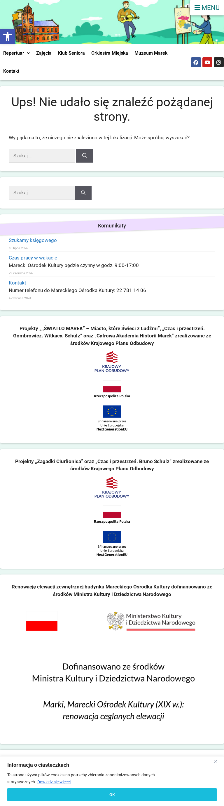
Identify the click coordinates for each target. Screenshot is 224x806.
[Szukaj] (84, 156)
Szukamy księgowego (33, 240)
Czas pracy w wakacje (33, 258)
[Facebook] (196, 62)
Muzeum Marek (150, 53)
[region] (112, 781)
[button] (7, 36)
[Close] (217, 761)
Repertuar (13, 53)
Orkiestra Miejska (109, 53)
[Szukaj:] (42, 156)
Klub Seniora (71, 53)
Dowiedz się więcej (54, 782)
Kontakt (11, 71)
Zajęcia (44, 53)
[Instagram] (219, 62)
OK (112, 794)
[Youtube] (207, 62)
